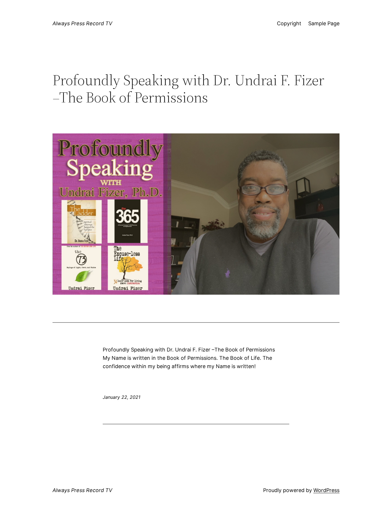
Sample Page (323, 23)
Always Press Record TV (82, 23)
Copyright (289, 23)
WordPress (326, 490)
